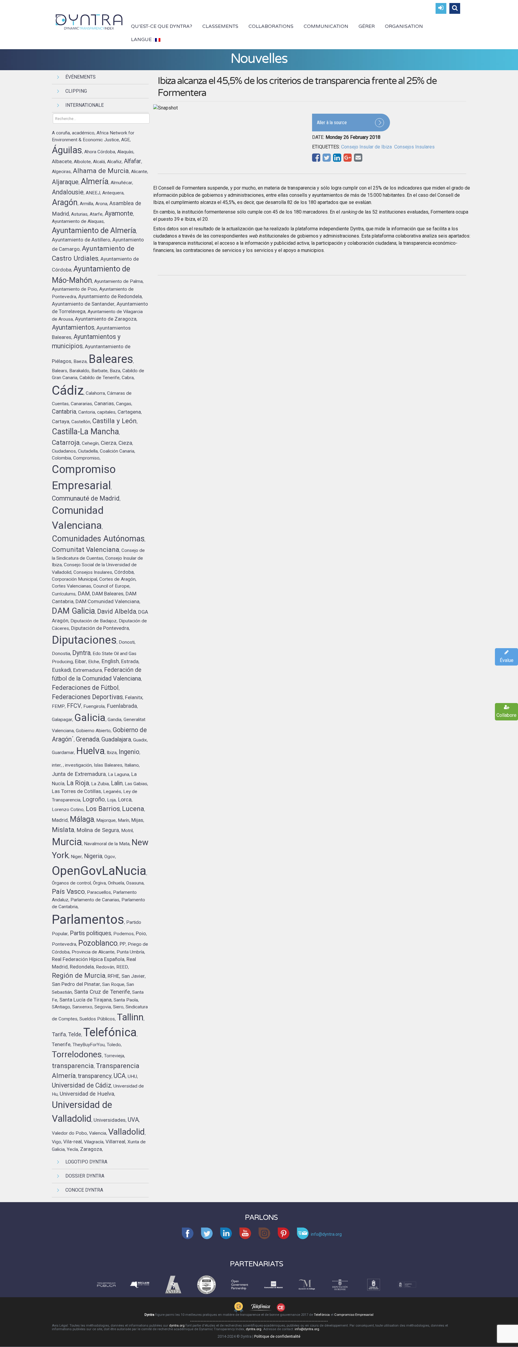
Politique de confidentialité (277, 1336)
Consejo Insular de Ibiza (366, 147)
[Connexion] (441, 8)
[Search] (455, 8)
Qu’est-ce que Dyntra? (161, 26)
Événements (80, 77)
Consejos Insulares (414, 147)
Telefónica (322, 1315)
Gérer (367, 26)
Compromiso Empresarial (354, 1315)
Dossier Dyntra (84, 1176)
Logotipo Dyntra (86, 1162)
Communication (326, 26)
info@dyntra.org (307, 1329)
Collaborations (271, 26)
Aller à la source (332, 122)
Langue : (143, 40)
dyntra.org (177, 1326)
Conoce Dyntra (84, 1190)
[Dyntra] (89, 21)
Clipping (76, 91)
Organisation (404, 26)
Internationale (84, 105)
